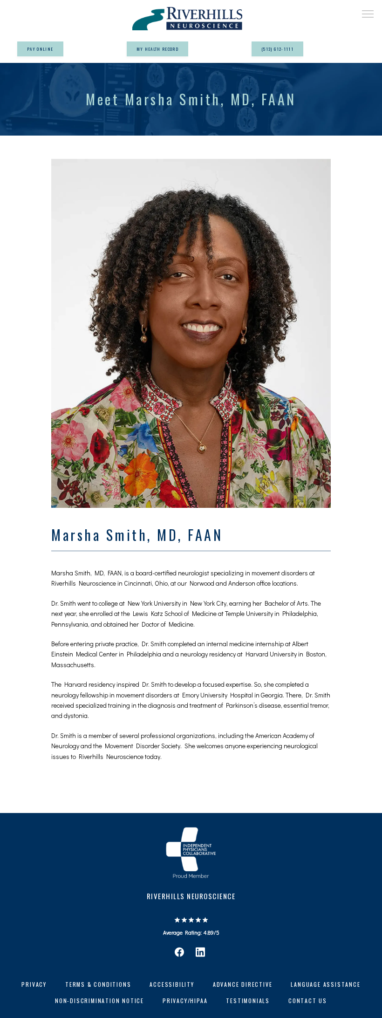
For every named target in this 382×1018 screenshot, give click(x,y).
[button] (368, 15)
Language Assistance (325, 984)
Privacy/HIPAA (185, 1000)
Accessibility (172, 984)
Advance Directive (243, 984)
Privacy (34, 984)
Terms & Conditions (98, 984)
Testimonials (248, 1000)
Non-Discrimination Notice (99, 1000)
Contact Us (307, 1000)
